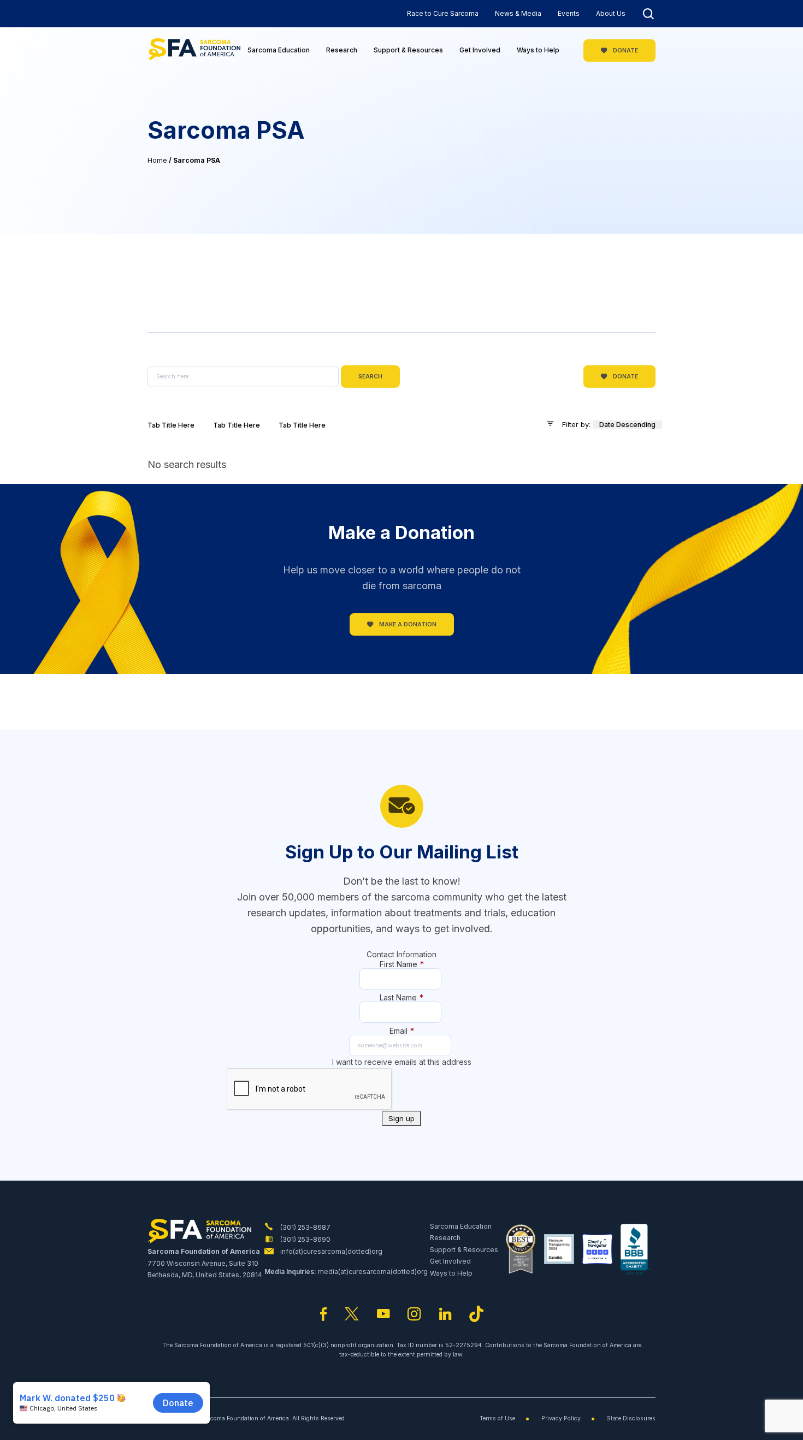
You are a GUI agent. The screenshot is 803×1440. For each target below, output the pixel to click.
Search (370, 376)
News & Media (518, 13)
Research (341, 50)
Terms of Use (497, 1418)
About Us (610, 13)
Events (569, 13)
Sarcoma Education (278, 50)
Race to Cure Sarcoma (443, 13)
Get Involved (479, 50)
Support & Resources (408, 50)
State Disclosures (631, 1418)
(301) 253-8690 (304, 1239)
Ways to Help (538, 50)
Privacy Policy (561, 1418)
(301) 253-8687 (304, 1227)
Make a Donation (406, 624)
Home (157, 160)
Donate (624, 50)
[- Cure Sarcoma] (193, 50)
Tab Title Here (170, 425)
